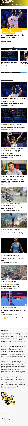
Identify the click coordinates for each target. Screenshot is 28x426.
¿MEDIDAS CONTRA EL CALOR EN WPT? (11, 286)
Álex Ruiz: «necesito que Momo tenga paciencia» (13, 127)
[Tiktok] (10, 419)
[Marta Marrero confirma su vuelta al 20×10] (14, 139)
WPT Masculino (22, 179)
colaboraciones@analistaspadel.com (9, 412)
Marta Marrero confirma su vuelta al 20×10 (11, 155)
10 (16, 317)
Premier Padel (6, 32)
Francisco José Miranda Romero (9, 210)
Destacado (5, 29)
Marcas (4, 203)
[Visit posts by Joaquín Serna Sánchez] (2, 314)
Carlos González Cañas (8, 262)
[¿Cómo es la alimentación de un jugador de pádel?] (14, 220)
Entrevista (12, 124)
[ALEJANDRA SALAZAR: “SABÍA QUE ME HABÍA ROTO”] (14, 245)
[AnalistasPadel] (7, 1)
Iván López (6, 43)
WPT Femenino (6, 257)
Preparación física (16, 151)
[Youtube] (7, 419)
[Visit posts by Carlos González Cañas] (2, 262)
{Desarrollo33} (4, 422)
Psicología (5, 153)
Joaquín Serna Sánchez (8, 314)
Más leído (23, 29)
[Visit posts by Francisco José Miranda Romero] (2, 210)
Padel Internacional (16, 30)
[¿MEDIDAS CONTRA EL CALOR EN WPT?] (14, 272)
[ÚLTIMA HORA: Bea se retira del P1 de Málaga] (14, 19)
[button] (25, 1)
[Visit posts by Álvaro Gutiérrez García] (2, 184)
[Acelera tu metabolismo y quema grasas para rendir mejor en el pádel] (14, 195)
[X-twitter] (5, 419)
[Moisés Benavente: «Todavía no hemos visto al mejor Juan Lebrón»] (14, 167)
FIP (18, 29)
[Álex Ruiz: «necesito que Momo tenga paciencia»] (9, 56)
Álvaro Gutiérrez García (8, 184)
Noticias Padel (6, 30)
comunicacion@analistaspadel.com (9, 409)
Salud (12, 32)
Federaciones (12, 29)
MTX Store (17, 203)
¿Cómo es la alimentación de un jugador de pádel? (13, 233)
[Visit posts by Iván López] (2, 44)
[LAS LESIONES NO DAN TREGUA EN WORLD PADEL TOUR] (14, 298)
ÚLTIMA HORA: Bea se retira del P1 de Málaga (12, 36)
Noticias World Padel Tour (9, 177)
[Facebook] (2, 419)
